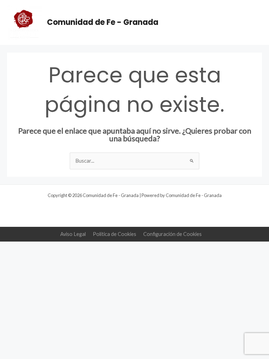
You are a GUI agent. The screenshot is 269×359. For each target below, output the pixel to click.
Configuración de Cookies (172, 234)
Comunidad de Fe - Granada (102, 22)
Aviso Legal (73, 234)
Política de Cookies (114, 234)
